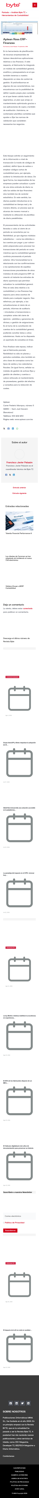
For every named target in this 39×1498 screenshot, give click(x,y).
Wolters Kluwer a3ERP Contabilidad (15, 587)
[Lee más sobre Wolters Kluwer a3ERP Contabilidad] (19, 574)
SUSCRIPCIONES (19, 1468)
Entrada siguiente (19, 493)
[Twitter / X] (4, 428)
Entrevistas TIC (10, 1263)
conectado (27, 608)
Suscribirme (10, 1230)
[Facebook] (8, 428)
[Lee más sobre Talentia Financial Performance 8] (19, 521)
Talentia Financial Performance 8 (19, 533)
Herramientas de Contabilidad (15, 15)
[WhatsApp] (17, 428)
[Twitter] (22, 1403)
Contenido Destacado (12, 677)
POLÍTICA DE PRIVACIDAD (19, 1482)
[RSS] (28, 1403)
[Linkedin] (13, 428)
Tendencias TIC (11, 947)
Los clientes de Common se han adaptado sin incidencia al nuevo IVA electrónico (19, 558)
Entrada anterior (19, 488)
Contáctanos (8, 1456)
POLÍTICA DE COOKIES (19, 1485)
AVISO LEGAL (19, 1489)
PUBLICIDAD (19, 1471)
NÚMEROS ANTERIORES (19, 1475)
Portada (5, 12)
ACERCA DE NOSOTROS (19, 1478)
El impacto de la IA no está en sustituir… (17, 1330)
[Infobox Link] (19, 639)
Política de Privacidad (14, 1223)
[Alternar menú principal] (34, 5)
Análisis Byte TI (18, 12)
